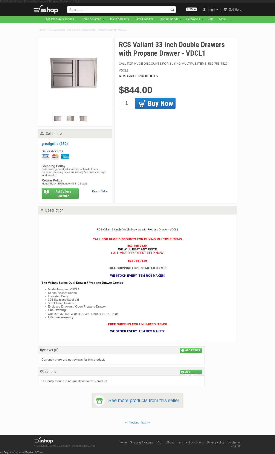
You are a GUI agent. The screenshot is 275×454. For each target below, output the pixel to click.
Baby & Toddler (144, 19)
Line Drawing (57, 310)
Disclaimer (234, 442)
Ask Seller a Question (63, 194)
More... (223, 19)
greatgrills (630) (55, 143)
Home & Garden (91, 19)
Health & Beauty (119, 19)
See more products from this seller (143, 400)
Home (41, 29)
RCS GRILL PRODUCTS (138, 76)
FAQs (160, 442)
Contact (236, 446)
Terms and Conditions (190, 442)
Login (211, 10)
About (170, 442)
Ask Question (191, 372)
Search (172, 9)
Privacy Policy (215, 442)
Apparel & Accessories (60, 19)
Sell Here (235, 10)
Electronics (193, 19)
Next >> (145, 422)
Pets (211, 19)
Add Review (192, 350)
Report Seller (100, 191)
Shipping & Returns (141, 442)
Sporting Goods (168, 19)
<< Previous (132, 422)
